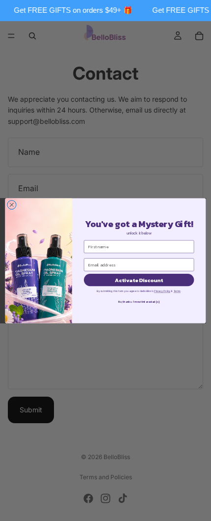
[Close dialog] (11, 204)
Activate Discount (139, 280)
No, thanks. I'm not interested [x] (138, 302)
